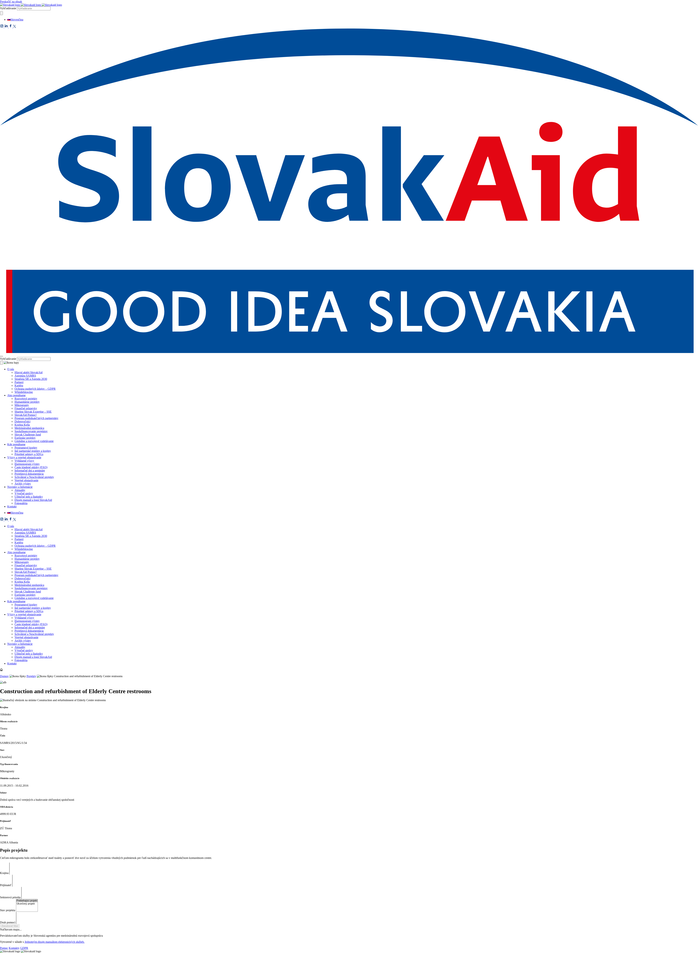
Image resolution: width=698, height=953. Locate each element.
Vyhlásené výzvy (24, 460)
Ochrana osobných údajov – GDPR (35, 388)
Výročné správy (24, 493)
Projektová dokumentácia (29, 473)
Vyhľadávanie (8, 8)
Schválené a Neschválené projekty (34, 477)
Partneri (19, 382)
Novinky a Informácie (20, 486)
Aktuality (20, 490)
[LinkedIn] (6, 26)
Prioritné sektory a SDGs (29, 454)
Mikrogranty (22, 405)
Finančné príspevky (26, 408)
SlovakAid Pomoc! (26, 414)
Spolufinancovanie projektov (31, 431)
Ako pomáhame (16, 395)
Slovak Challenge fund (28, 434)
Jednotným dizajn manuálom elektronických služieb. (55, 941)
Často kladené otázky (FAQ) (31, 467)
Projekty (31, 676)
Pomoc (4, 948)
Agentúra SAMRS (25, 375)
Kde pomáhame (16, 444)
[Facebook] (11, 26)
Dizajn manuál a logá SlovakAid (33, 499)
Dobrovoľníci (22, 421)
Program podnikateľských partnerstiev (36, 418)
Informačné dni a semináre (30, 470)
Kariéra (19, 385)
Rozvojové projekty (26, 398)
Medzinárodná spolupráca (29, 428)
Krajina (4, 873)
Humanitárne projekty (27, 401)
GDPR (24, 948)
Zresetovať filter (9, 926)
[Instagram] (2, 26)
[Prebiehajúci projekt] (27, 900)
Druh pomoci (7, 922)
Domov (4, 676)
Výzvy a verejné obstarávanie (24, 457)
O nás (10, 369)
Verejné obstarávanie (26, 480)
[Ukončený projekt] (27, 903)
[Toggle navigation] (1, 356)
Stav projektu (7, 910)
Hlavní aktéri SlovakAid (29, 372)
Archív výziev (23, 483)
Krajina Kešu (22, 424)
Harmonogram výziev (27, 464)
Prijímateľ (5, 885)
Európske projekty (25, 437)
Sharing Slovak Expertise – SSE (33, 411)
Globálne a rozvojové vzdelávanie (34, 441)
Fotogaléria (21, 503)
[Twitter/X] (14, 26)
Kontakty (14, 948)
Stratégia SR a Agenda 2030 (31, 378)
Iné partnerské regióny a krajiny (33, 450)
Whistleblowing (24, 392)
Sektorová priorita (10, 897)
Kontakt (12, 506)
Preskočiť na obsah (11, 1)
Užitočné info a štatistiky (29, 496)
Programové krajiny (26, 447)
